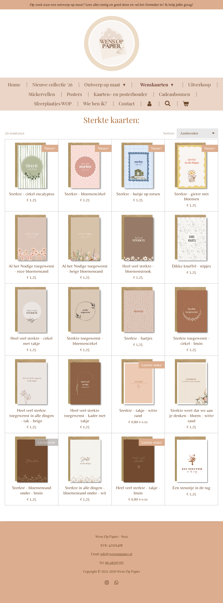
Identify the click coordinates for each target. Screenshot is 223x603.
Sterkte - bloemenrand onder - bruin (31, 490)
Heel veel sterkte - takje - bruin (138, 490)
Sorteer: (169, 133)
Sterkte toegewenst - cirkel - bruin (191, 341)
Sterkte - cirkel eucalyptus (31, 193)
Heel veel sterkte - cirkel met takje (31, 341)
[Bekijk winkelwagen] (186, 103)
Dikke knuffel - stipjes (191, 266)
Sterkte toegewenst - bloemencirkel (85, 341)
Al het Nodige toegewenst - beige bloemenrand (85, 269)
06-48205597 (114, 563)
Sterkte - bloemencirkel (84, 193)
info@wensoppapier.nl (116, 554)
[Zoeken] (167, 103)
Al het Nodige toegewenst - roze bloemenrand (31, 269)
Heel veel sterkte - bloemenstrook (138, 269)
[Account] (149, 103)
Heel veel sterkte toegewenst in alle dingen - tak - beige (31, 415)
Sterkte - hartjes (138, 338)
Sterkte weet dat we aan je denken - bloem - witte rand (191, 415)
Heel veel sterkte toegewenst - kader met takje (85, 415)
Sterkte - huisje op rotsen (138, 193)
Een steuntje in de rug (191, 487)
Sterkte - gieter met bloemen (191, 196)
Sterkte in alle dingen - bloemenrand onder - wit (84, 490)
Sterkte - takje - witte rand (138, 413)
